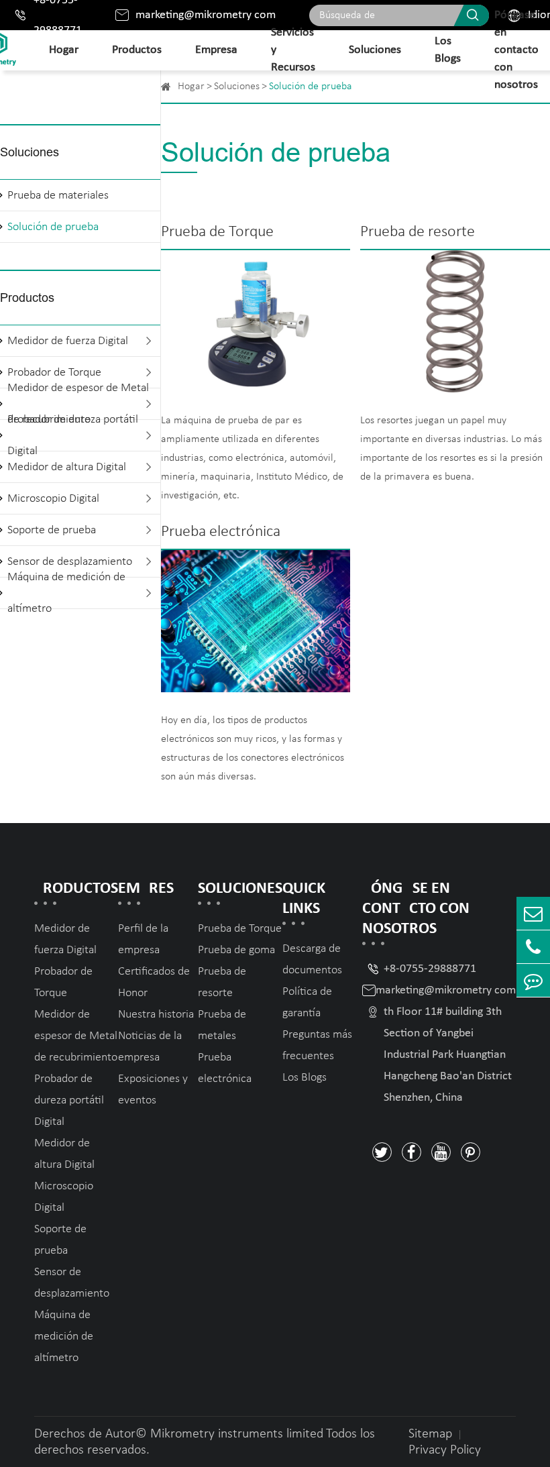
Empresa (216, 50)
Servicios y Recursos (293, 50)
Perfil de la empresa (143, 939)
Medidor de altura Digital (66, 467)
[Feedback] (533, 980)
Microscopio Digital (53, 498)
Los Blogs (448, 50)
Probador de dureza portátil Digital (72, 435)
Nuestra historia (156, 1014)
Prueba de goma (236, 950)
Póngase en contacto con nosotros (516, 50)
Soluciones (375, 50)
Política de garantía (307, 1002)
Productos (137, 50)
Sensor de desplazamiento (71, 1283)
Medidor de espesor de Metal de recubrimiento (75, 1036)
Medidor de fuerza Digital (67, 341)
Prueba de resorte (417, 232)
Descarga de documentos (312, 959)
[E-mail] (533, 913)
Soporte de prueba (51, 530)
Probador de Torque (63, 982)
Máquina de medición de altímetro (66, 593)
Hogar (63, 50)
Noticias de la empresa (150, 1047)
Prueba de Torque (217, 232)
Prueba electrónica (220, 532)
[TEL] (533, 946)
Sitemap (430, 1434)
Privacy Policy (444, 1450)
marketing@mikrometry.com (205, 15)
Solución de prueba (53, 227)
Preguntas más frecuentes (317, 1045)
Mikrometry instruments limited (236, 1434)
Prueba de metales (222, 1025)
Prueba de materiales (58, 195)
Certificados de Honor (154, 982)
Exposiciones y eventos (153, 1090)
